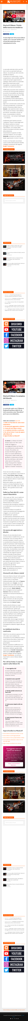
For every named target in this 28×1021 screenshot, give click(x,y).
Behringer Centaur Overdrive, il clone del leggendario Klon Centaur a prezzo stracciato (14, 306)
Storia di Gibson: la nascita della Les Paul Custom (14, 1009)
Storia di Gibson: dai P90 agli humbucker (11, 735)
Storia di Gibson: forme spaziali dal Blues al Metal (13, 737)
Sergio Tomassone (8, 146)
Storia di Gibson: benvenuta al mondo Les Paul (13, 733)
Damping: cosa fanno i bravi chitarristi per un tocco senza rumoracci (14, 299)
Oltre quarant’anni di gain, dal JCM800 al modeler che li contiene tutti (14, 156)
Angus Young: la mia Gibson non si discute (12, 743)
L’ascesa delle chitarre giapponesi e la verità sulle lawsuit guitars (14, 170)
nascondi (17, 420)
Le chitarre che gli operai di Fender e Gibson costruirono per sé (14, 183)
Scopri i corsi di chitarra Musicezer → (14, 764)
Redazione (14, 29)
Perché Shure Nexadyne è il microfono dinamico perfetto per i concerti (13, 295)
